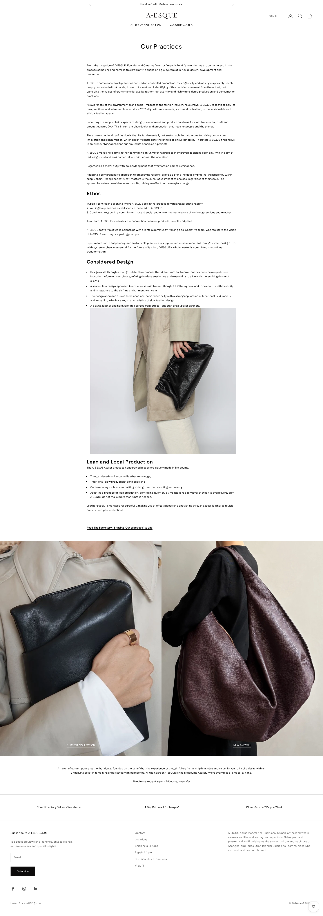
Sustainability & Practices (151, 859)
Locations (141, 839)
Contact (140, 833)
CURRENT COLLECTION (146, 25)
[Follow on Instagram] (24, 889)
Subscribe (23, 871)
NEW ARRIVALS (242, 745)
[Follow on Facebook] (13, 889)
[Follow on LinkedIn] (35, 889)
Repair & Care (143, 852)
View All (140, 866)
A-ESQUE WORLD (181, 25)
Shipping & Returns (146, 846)
